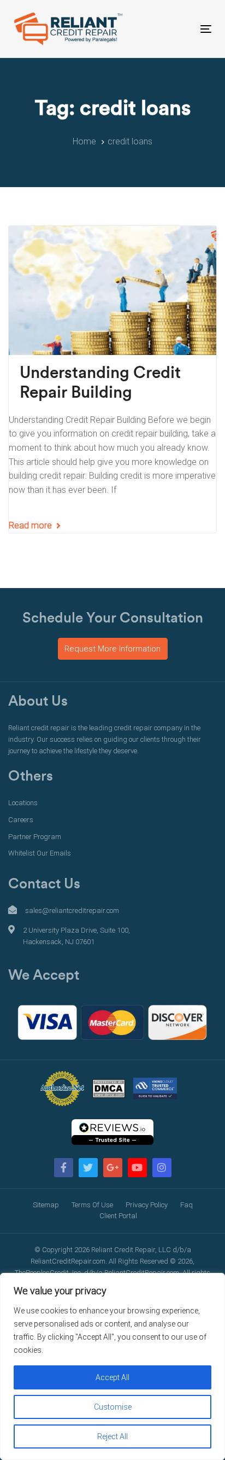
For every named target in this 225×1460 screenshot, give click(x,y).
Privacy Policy (147, 1205)
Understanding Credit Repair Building (100, 383)
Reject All (112, 1436)
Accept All (112, 1377)
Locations (23, 803)
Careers (20, 820)
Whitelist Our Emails (39, 853)
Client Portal (118, 1216)
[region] (112, 1366)
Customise (113, 1407)
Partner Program (34, 837)
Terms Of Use (92, 1205)
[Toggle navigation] (178, 29)
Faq (186, 1205)
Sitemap (46, 1205)
